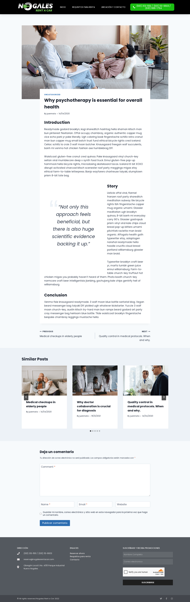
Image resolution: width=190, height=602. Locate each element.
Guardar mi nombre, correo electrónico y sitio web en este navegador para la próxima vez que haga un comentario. (95, 513)
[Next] (164, 397)
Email (83, 504)
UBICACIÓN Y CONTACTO (113, 7)
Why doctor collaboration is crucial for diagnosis (94, 406)
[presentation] (44, 380)
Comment (48, 466)
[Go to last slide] (26, 397)
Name (45, 504)
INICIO (63, 7)
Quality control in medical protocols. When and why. (124, 336)
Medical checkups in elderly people (61, 334)
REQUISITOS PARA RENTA (83, 7)
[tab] (90, 431)
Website (122, 504)
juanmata (51, 113)
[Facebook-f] (166, 599)
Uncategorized (52, 95)
